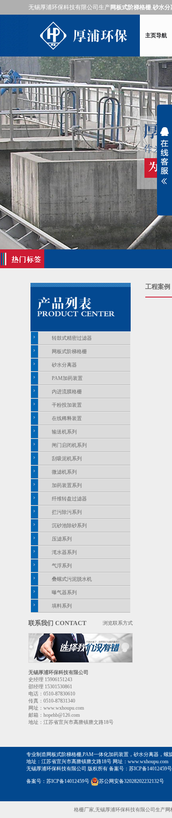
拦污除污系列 (67, 512)
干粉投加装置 (67, 405)
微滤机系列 (64, 472)
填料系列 (62, 606)
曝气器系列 (64, 592)
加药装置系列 (67, 485)
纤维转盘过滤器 (69, 499)
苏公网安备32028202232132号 (131, 781)
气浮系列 (62, 566)
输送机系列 (64, 432)
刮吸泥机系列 (67, 459)
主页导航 (156, 35)
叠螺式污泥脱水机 (72, 579)
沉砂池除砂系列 (69, 525)
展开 (164, 156)
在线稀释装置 (67, 418)
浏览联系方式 (118, 623)
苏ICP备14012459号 (150, 769)
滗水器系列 (64, 552)
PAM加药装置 (67, 378)
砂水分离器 (64, 365)
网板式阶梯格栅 (69, 351)
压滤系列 (62, 539)
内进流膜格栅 (67, 392)
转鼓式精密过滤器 (72, 338)
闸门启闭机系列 (69, 445)
